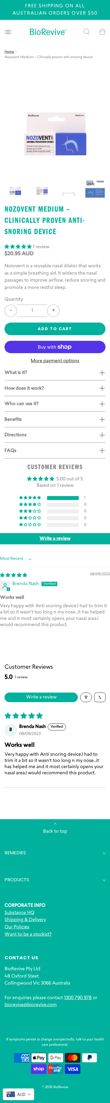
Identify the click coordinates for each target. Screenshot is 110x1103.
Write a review (41, 697)
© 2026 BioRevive (55, 1087)
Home (9, 52)
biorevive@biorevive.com (31, 1005)
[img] (13, 575)
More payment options (55, 361)
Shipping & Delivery (25, 920)
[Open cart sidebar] (102, 32)
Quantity (14, 299)
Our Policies (17, 927)
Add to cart (55, 329)
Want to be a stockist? (28, 934)
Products (17, 879)
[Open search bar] (86, 32)
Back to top (55, 831)
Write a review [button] (55, 538)
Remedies (15, 852)
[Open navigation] (8, 32)
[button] (15, 188)
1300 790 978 (78, 998)
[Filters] (86, 697)
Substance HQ (19, 913)
